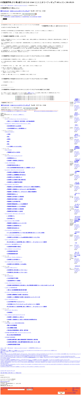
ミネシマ (22, 364)
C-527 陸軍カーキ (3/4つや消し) (14, 146)
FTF (32, 355)
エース (30, 355)
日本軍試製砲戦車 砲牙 (12, 253)
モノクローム (72, 364)
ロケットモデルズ (8, 248)
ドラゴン (7, 162)
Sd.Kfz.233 (77, 266)
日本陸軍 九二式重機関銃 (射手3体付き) (16, 174)
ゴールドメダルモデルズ (66, 356)
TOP (1, 389)
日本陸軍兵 (9, 312)
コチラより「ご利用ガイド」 (18, 114)
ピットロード (7, 169)
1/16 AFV (10, 149)
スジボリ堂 (61, 357)
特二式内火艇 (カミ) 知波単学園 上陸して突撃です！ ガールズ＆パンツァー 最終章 (27, 242)
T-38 (76, 242)
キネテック (19, 356)
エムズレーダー (3, 370)
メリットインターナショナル (47, 364)
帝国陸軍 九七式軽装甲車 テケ (14, 225)
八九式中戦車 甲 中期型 (12, 278)
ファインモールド (8, 184)
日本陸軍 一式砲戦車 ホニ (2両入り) (15, 317)
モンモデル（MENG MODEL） (6, 365)
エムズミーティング (11, 370)
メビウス (40, 364)
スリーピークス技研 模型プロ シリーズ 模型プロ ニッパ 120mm (13, 111)
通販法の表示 (18, 372)
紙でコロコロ (5, 105)
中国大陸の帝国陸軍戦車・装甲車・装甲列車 (17, 330)
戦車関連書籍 (12, 337)
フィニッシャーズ (72, 360)
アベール (47, 353)
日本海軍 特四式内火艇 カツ (13, 165)
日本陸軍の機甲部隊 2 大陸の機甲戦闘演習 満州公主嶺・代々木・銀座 (23, 342)
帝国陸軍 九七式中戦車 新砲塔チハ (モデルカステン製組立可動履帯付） (24, 186)
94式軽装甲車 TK (7, 16)
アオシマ (30, 353)
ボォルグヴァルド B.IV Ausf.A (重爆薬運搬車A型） (77, 219)
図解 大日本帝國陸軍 (12, 325)
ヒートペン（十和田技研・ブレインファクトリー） (33, 360)
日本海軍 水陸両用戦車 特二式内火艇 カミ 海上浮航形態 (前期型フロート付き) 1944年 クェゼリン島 (30, 285)
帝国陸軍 (39, 16)
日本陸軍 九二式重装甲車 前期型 (14, 182)
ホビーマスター (5, 363)
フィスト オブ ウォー (17, 248)
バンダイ (15, 360)
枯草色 (8, 139)
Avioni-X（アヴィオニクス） (22, 353)
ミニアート (18, 364)
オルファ (46, 355)
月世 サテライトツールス (48, 356)
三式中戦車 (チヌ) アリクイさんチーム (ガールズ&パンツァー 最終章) (23, 304)
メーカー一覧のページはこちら (6, 353)
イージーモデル (57, 353)
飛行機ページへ (5, 350)
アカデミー (34, 353)
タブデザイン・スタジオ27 (20, 359)
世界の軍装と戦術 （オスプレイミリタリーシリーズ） (20, 332)
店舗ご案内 (2, 372)
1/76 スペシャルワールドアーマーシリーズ (16, 314)
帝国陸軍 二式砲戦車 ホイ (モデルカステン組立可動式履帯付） (22, 189)
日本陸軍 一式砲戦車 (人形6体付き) (15, 160)
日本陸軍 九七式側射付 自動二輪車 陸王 (16, 179)
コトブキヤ (73, 356)
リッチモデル (35, 366)
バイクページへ (24, 350)
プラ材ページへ (14, 351)
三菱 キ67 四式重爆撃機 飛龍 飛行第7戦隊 (17, 290)
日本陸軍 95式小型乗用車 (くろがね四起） (17, 264)
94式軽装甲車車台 (25, 16)
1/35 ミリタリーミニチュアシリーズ (15, 155)
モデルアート (60, 364)
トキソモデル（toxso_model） (43, 359)
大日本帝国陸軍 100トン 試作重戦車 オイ (16, 128)
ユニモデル (2, 366)
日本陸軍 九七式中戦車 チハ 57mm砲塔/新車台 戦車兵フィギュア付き (23, 237)
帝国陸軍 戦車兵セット (12, 194)
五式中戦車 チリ (11, 218)
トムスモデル (57, 359)
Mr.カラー (12, 131)
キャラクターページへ (38, 350)
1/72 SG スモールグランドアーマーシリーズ (19, 292)
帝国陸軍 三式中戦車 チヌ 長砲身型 (15, 196)
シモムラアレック (47, 357)
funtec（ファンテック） (64, 360)
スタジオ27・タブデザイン (69, 357)
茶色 (8, 144)
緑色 (8, 141)
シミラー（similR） (39, 357)
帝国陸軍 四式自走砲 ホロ (13, 228)
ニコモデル (7, 267)
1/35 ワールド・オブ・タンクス (19, 213)
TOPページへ (3, 349)
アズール (38, 353)
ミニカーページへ (47, 350)
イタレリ (67, 353)
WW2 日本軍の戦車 (33, 16)
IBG (6, 275)
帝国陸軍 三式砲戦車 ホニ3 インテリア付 (16, 223)
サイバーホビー (3, 357)
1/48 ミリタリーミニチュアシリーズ (15, 261)
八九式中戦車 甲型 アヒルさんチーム (16, 301)
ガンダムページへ (30, 350)
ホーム (2, 347)
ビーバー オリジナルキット (22, 118)
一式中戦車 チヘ (11, 216)
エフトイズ (35, 355)
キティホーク (14, 356)
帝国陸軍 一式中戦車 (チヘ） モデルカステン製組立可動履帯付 (22, 191)
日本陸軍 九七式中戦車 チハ (13, 259)
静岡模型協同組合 (32, 357)
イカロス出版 (63, 353)
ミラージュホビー (28, 364)
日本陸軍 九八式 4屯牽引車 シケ (14, 177)
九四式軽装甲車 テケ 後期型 (13, 280)
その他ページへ (54, 350)
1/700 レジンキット (13, 267)
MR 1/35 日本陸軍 (16, 220)
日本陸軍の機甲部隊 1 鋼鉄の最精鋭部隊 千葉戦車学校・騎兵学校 (22, 339)
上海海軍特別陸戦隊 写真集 (13, 344)
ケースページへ (21, 351)
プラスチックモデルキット (17, 257)
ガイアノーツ (3, 356)
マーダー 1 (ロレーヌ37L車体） (77, 206)
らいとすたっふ (23, 366)
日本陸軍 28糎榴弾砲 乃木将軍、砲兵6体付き (17, 294)
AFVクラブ (24, 355)
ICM (14, 353)
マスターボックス (5, 364)
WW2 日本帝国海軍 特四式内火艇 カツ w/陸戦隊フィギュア (21, 167)
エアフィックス (8, 310)
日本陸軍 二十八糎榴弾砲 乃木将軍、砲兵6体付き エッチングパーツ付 (23, 297)
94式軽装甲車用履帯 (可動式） (14, 246)
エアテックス (13, 355)
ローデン (43, 366)
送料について (13, 372)
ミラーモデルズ (35, 364)
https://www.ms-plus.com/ (5, 381)
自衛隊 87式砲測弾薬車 (77, 148)
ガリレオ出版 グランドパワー (27, 356)
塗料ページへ (3, 351)
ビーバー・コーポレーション (10, 118)
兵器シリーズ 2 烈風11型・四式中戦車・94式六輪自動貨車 (20, 121)
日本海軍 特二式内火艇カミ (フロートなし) (17, 270)
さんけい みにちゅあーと (12, 357)
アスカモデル (42, 353)
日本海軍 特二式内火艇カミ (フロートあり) (17, 272)
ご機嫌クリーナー (31, 92)
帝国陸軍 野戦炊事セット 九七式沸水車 (16, 206)
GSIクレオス (7, 131)
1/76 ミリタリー (15, 310)
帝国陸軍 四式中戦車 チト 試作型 (15, 199)
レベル (40, 366)
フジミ (6, 314)
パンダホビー (19, 360)
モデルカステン (8, 244)
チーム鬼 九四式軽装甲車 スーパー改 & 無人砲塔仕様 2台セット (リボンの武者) (25, 232)
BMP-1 (76, 125)
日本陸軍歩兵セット (12, 158)
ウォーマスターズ (6, 355)
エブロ (39, 355)
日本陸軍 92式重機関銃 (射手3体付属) (16, 172)
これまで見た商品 (61, 393)
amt (27, 355)
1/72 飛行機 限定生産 (13, 287)
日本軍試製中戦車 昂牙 (12, 251)
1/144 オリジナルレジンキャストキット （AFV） (21, 123)
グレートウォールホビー (38, 356)
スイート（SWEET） (55, 357)
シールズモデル (25, 357)
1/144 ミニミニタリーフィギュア (20, 11)
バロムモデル (10, 360)
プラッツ (7, 239)
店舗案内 (74, 392)
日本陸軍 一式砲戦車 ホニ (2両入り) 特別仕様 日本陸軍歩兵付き (22, 319)
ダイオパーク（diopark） (5, 359)
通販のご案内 (7, 372)
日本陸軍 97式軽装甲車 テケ (16, 16)
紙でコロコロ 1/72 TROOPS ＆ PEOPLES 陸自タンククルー (45, 111)
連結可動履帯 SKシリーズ (17, 244)
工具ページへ (8, 351)
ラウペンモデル (30, 366)
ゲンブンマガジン (57, 356)
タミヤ (6, 155)
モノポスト (78, 364)
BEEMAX (45, 360)
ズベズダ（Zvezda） (6, 358)
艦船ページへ (11, 350)
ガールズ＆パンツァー (17, 230)
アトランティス (8, 257)
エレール (42, 355)
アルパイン (51, 353)
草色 (8, 136)
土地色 (8, 134)
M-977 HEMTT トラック (77, 114)
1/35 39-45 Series (12, 162)
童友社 (35, 359)
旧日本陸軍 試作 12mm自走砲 (14, 125)
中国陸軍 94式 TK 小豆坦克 (13, 152)
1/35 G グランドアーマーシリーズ (17, 169)
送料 (73, 389)
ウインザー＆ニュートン (74, 353)
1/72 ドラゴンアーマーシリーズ (15, 282)
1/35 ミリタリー (16, 184)
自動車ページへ (17, 350)
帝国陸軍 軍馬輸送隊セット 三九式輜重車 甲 (17, 204)
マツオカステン (8, 123)
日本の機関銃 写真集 (12, 327)
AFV (5, 347)
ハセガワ (7, 287)
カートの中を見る (68, 392)
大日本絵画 (7, 332)
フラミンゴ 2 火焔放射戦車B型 (77, 160)
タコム (6, 149)
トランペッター (67, 359)
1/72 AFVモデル (10, 275)
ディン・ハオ (31, 359)
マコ (1, 364)
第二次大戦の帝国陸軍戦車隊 (14, 334)
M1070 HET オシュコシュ (77, 136)
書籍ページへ (3, 352)
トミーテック (51, 359)
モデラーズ (56, 364)
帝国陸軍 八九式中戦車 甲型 (13, 201)
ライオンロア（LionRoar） (15, 366)
